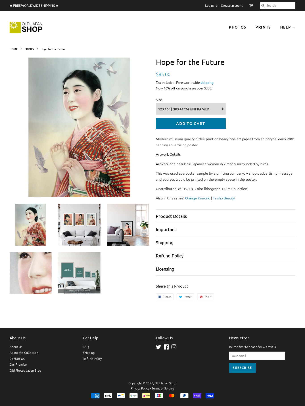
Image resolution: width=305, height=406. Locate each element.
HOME (14, 49)
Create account (232, 5)
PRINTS (29, 49)
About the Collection (24, 352)
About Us (16, 346)
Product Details (171, 216)
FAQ (86, 346)
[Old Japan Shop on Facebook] (166, 348)
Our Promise (18, 364)
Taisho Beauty (224, 197)
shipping (207, 82)
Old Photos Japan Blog (25, 370)
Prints (263, 27)
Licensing (165, 268)
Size (159, 99)
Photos (237, 27)
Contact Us (17, 358)
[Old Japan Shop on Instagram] (174, 348)
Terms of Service (163, 388)
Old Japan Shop (165, 383)
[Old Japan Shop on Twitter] (158, 348)
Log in (209, 5)
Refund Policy (170, 255)
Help (286, 27)
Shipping (164, 242)
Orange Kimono (197, 197)
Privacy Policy (140, 388)
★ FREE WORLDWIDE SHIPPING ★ (34, 5)
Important (166, 229)
